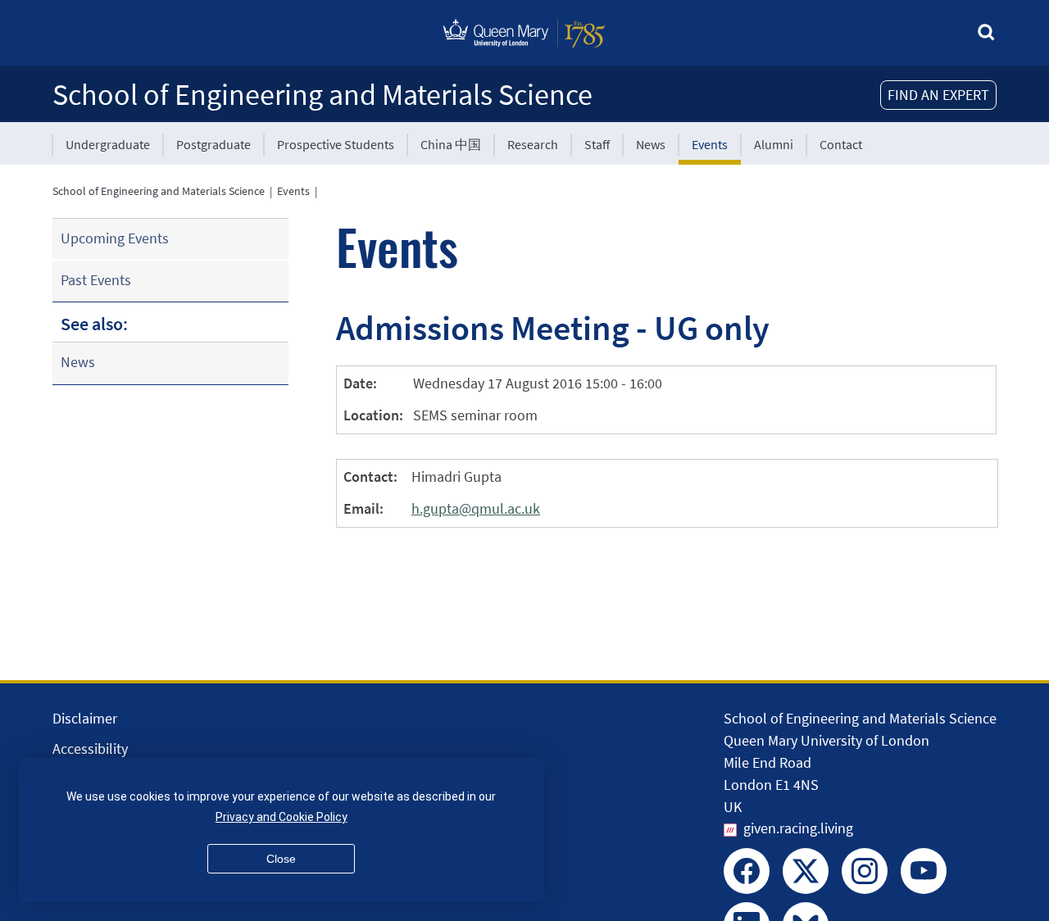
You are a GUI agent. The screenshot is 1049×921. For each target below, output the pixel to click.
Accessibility (90, 748)
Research (532, 144)
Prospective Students (335, 144)
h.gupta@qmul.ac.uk (475, 508)
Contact (841, 144)
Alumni (773, 144)
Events (710, 144)
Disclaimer (84, 718)
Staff (597, 144)
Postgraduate (213, 144)
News (650, 144)
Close (281, 858)
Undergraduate (108, 144)
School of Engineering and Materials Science (322, 94)
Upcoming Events (115, 238)
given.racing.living (798, 828)
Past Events (96, 279)
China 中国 (450, 144)
